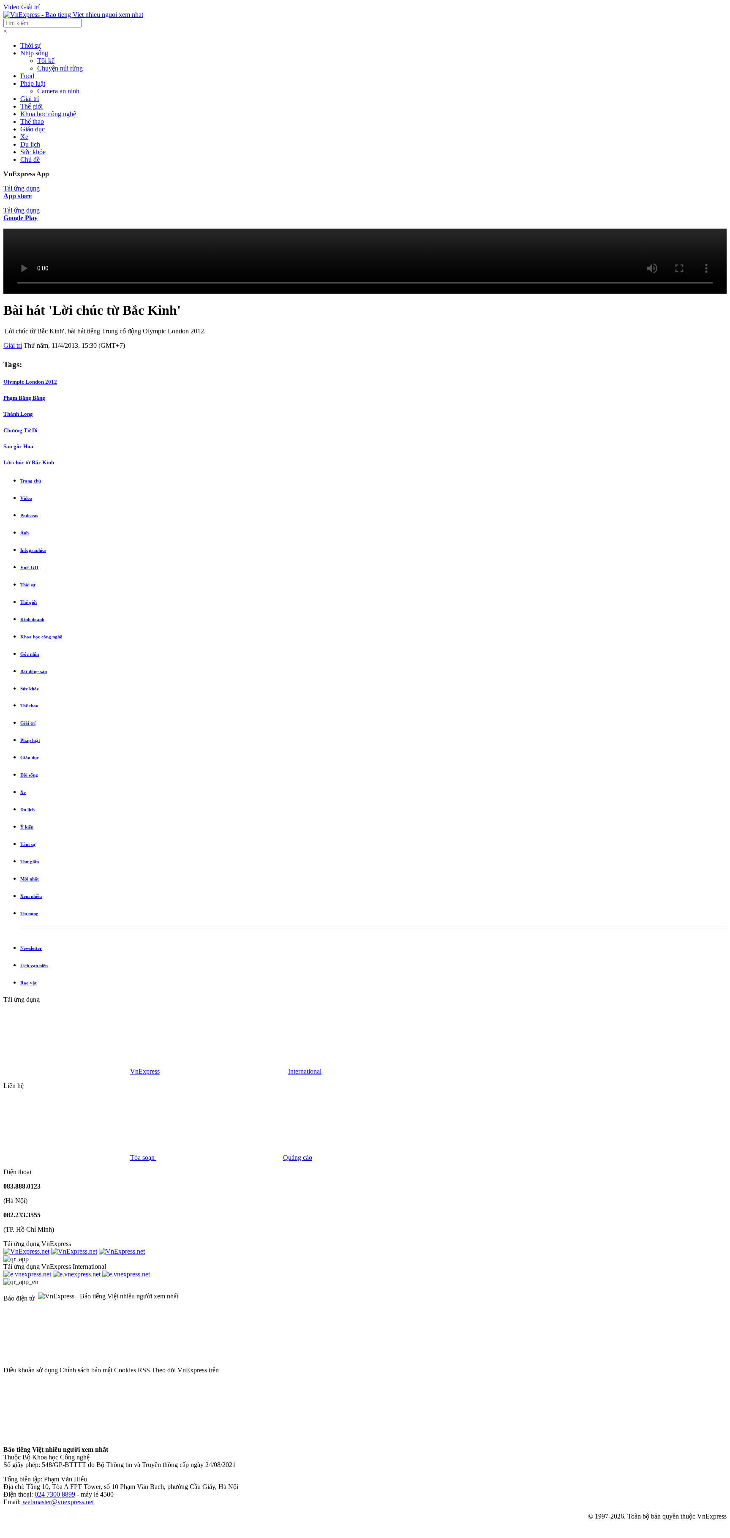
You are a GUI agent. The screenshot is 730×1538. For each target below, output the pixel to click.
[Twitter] (412, 1370)
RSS (144, 1370)
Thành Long (18, 414)
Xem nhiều (31, 896)
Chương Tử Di (20, 430)
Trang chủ (30, 480)
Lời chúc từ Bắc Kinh (28, 462)
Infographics (33, 550)
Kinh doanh (32, 619)
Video (11, 7)
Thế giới (31, 106)
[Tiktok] (66, 1435)
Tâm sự (27, 844)
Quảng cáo (297, 1157)
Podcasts (29, 515)
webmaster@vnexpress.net (58, 1501)
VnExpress (145, 1071)
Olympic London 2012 (30, 382)
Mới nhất (29, 878)
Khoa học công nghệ (48, 113)
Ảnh (24, 532)
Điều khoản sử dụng (30, 1370)
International (304, 1071)
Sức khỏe (33, 151)
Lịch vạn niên (34, 965)
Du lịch (30, 144)
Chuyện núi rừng (60, 68)
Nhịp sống (34, 53)
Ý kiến (26, 826)
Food (27, 75)
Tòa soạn (143, 1157)
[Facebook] (284, 1370)
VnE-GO (29, 567)
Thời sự (30, 45)
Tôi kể (45, 60)
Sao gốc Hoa (18, 446)
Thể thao (32, 121)
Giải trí (30, 7)
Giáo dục (32, 129)
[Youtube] (540, 1370)
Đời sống (29, 774)
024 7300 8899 (55, 1494)
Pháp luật (32, 83)
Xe (24, 136)
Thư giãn (29, 861)
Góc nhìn (29, 654)
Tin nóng (29, 913)
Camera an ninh (58, 91)
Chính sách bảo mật (86, 1370)
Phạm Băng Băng (24, 398)
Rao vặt (28, 982)
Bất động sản (33, 671)
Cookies (125, 1370)
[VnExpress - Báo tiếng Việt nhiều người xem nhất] (73, 14)
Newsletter (31, 948)
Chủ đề (30, 159)
